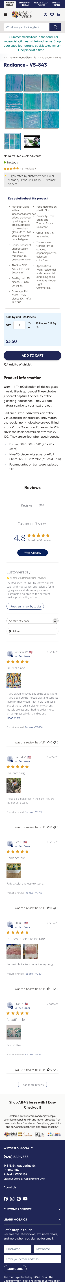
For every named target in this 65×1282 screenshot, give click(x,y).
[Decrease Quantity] (29, 327)
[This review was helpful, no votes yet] (48, 742)
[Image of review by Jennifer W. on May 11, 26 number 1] (13, 680)
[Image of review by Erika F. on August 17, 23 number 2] (30, 951)
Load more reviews (32, 1085)
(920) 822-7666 (16, 1157)
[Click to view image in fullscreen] (32, 101)
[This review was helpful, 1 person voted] (48, 989)
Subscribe (15, 1269)
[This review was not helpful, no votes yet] (54, 742)
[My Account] (45, 14)
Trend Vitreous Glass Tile (22, 57)
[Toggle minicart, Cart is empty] (58, 14)
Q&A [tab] (41, 505)
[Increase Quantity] (29, 323)
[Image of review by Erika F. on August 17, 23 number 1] (13, 951)
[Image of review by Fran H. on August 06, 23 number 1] (13, 1032)
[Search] (55, 27)
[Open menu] (6, 14)
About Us (10, 1187)
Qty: (9, 325)
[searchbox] (29, 621)
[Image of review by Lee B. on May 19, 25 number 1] (13, 870)
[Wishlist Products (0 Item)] (52, 14)
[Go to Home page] (22, 14)
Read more (13, 718)
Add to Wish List (20, 364)
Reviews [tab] (26, 505)
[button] (10, 4)
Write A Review (32, 552)
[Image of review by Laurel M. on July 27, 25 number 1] (13, 785)
